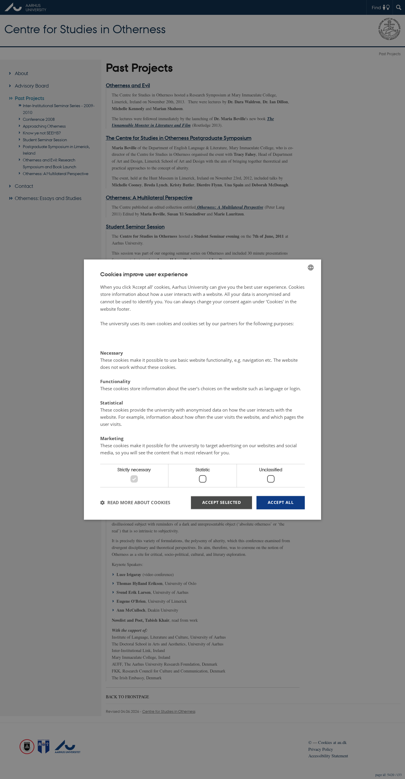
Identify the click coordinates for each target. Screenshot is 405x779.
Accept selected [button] (221, 502)
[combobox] (311, 267)
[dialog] (202, 389)
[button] (135, 502)
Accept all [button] (281, 502)
